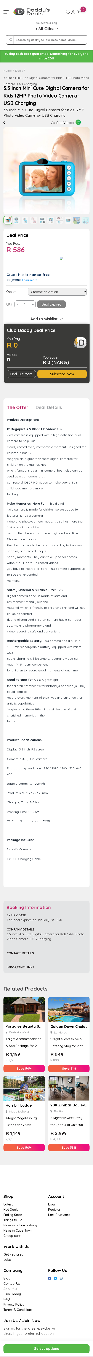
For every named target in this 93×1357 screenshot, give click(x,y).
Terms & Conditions (17, 1310)
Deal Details (48, 407)
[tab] (19, 407)
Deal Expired (51, 304)
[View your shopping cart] (79, 12)
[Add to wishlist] (60, 318)
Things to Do (12, 1220)
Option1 (12, 292)
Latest (8, 1204)
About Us (10, 1289)
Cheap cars (12, 1236)
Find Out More (21, 374)
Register (54, 1209)
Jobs (7, 1260)
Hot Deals (10, 1209)
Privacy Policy (13, 1304)
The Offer (17, 407)
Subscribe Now (62, 374)
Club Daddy (12, 1294)
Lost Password (59, 1215)
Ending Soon (12, 1215)
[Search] (10, 39)
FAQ (6, 1299)
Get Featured (13, 1254)
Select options (46, 1348)
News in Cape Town (17, 1230)
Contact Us (11, 1283)
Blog (6, 1278)
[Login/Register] (73, 12)
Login (52, 1204)
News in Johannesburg (20, 1225)
